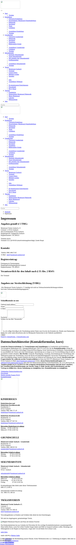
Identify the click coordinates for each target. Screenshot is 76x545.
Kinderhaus (8, 17)
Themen (7, 90)
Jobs (10, 80)
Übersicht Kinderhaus (15, 19)
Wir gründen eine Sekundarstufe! (19, 58)
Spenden (11, 76)
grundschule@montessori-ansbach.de (12, 449)
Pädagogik (12, 22)
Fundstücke (12, 92)
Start (6, 13)
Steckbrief (12, 24)
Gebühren (12, 28)
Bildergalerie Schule (15, 44)
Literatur (11, 98)
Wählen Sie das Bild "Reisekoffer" (12, 319)
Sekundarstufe (9, 53)
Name (3, 306)
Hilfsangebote (13, 99)
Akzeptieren (4, 542)
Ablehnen (11, 542)
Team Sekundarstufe (15, 56)
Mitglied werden (14, 74)
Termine (11, 15)
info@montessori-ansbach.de (16, 255)
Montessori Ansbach (15, 69)
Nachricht (4, 317)
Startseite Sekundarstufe (16, 55)
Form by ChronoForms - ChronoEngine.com (15, 337)
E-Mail (3, 308)
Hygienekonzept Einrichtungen (18, 85)
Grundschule (9, 35)
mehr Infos (4, 532)
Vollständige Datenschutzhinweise (11, 371)
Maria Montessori (14, 96)
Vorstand (11, 71)
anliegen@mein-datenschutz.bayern (12, 363)
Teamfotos (12, 42)
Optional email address (8, 304)
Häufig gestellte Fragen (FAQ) (10, 375)
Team (10, 26)
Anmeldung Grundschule (17, 47)
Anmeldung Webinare (15, 81)
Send (3, 335)
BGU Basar (12, 89)
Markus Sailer (15, 535)
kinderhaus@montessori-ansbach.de (12, 412)
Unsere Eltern (13, 72)
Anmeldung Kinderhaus (16, 31)
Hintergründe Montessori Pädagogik (20, 94)
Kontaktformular (6, 377)
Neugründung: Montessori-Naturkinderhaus (22, 20)
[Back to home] (10, 8)
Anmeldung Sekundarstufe (17, 64)
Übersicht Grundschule (16, 37)
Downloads (12, 87)
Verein (7, 67)
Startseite (7, 212)
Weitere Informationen (7, 544)
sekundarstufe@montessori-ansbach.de (13, 473)
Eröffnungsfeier (14, 60)
